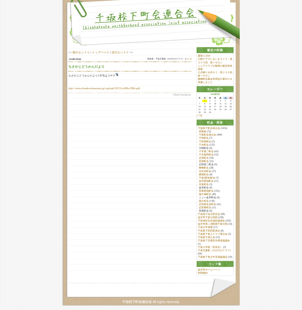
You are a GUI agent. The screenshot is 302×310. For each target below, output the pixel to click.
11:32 (189, 59)
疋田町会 (204, 158)
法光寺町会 (205, 171)
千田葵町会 (205, 141)
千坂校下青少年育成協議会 (212, 257)
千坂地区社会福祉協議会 (211, 220)
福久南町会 (205, 194)
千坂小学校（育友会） (210, 247)
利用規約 (203, 273)
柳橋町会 (204, 167)
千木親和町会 (206, 154)
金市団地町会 (206, 181)
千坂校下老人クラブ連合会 (212, 234)
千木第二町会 (206, 151)
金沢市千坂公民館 (208, 217)
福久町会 (204, 201)
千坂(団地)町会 (207, 178)
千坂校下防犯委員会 (209, 230)
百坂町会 (204, 184)
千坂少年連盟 (205, 227)
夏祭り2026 (204, 56)
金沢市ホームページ (209, 269)
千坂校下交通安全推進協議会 (214, 240)
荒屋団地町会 (206, 191)
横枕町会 (204, 174)
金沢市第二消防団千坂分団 (212, 224)
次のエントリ (120, 52)
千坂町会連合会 (207, 134)
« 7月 (199, 115)
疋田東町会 (205, 207)
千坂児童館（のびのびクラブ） (215, 250)
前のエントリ (81, 52)
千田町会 (204, 138)
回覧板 (202, 131)
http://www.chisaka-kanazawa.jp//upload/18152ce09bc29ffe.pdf (104, 88)
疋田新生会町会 (207, 204)
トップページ (100, 52)
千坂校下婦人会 (206, 237)
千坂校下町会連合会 (209, 128)
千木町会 (204, 145)
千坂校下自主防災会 (209, 214)
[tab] (215, 50)
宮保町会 (204, 161)
